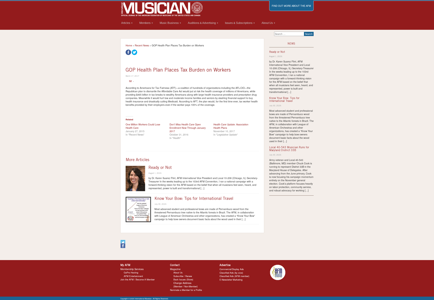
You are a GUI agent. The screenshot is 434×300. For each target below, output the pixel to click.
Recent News (142, 45)
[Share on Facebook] (128, 52)
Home (129, 45)
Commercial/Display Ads (232, 269)
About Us (178, 272)
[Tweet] (134, 52)
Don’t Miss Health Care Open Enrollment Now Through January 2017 (188, 128)
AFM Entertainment (133, 276)
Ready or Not (160, 168)
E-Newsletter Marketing (231, 279)
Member (178, 286)
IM (130, 81)
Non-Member (190, 286)
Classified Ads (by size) (231, 272)
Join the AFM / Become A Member (137, 279)
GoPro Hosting (131, 272)
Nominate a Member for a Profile (186, 290)
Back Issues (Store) (183, 279)
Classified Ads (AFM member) (234, 276)
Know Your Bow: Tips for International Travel (193, 199)
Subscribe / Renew (182, 276)
